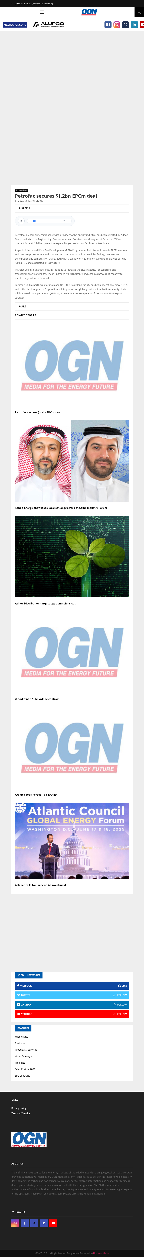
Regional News (21, 190)
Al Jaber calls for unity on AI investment (40, 885)
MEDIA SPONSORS (15, 24)
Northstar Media (101, 1253)
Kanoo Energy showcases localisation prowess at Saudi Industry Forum (61, 508)
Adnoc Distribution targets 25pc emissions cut (45, 604)
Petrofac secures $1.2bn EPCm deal (37, 412)
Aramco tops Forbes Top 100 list (36, 795)
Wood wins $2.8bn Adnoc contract (37, 699)
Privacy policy (18, 1108)
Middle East (21, 1036)
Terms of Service (20, 1113)
